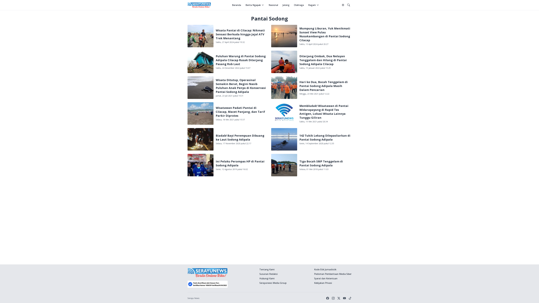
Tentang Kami (267, 269)
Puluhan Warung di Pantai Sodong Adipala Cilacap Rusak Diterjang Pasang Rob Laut (241, 60)
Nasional (273, 5)
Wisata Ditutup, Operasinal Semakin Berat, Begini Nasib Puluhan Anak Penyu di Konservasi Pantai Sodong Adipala (241, 86)
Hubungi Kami (267, 278)
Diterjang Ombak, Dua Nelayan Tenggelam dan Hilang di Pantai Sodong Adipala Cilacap (323, 60)
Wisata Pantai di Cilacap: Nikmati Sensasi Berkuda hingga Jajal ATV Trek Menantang (240, 34)
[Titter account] (338, 298)
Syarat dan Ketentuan (325, 278)
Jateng (286, 5)
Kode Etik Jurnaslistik (325, 269)
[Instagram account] (333, 298)
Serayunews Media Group (272, 282)
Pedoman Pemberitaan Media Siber (332, 274)
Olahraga (299, 5)
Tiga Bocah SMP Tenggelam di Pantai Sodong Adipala (321, 163)
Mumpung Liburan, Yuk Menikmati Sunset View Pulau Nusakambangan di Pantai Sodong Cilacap (324, 34)
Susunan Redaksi (268, 274)
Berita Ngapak (253, 5)
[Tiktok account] (350, 298)
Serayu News (193, 298)
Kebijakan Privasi (323, 282)
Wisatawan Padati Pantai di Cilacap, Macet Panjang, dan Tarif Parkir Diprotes (240, 112)
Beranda (236, 5)
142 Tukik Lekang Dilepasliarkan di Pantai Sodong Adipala (324, 137)
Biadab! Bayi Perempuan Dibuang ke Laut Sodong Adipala (240, 137)
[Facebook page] (327, 298)
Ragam (312, 5)
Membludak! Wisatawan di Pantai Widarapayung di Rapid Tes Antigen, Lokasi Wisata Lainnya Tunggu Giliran (323, 112)
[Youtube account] (344, 298)
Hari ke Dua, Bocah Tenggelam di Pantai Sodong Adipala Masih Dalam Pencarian (323, 86)
